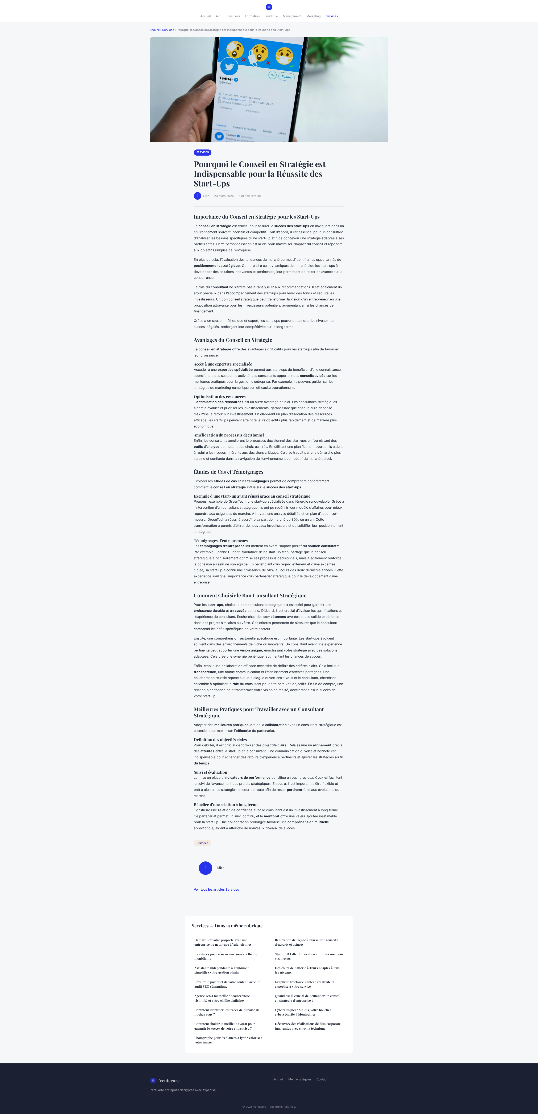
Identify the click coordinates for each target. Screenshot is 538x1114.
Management (292, 16)
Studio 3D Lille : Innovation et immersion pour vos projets (309, 956)
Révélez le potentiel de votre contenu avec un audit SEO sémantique (227, 984)
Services (332, 16)
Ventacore (169, 1080)
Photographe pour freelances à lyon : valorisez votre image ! (228, 1040)
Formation (252, 16)
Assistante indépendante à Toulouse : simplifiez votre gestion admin (221, 970)
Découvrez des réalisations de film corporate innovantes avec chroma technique (308, 1026)
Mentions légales (299, 1079)
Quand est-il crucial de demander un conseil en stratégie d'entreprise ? (307, 998)
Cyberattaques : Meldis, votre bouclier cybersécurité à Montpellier (303, 1012)
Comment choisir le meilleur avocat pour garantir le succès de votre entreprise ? (224, 1026)
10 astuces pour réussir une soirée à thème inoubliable (225, 956)
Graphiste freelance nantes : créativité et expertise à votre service (304, 984)
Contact (321, 1079)
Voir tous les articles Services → (218, 889)
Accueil (205, 16)
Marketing (313, 16)
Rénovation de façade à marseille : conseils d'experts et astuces (306, 942)
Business (233, 16)
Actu (219, 16)
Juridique (271, 16)
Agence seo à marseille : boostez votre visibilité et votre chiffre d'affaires (222, 998)
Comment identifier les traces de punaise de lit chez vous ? (227, 1012)
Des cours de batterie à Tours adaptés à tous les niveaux (307, 970)
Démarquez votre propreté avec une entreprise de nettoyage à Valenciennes (223, 942)
